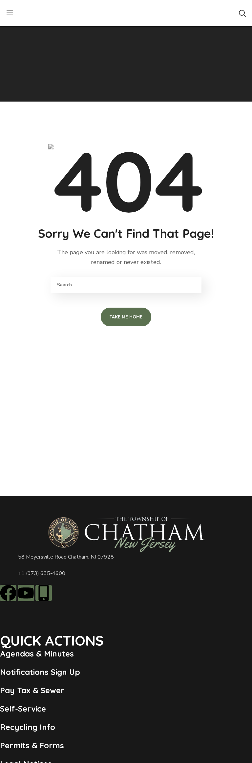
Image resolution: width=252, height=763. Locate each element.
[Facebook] (8, 593)
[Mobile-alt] (43, 593)
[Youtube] (26, 593)
